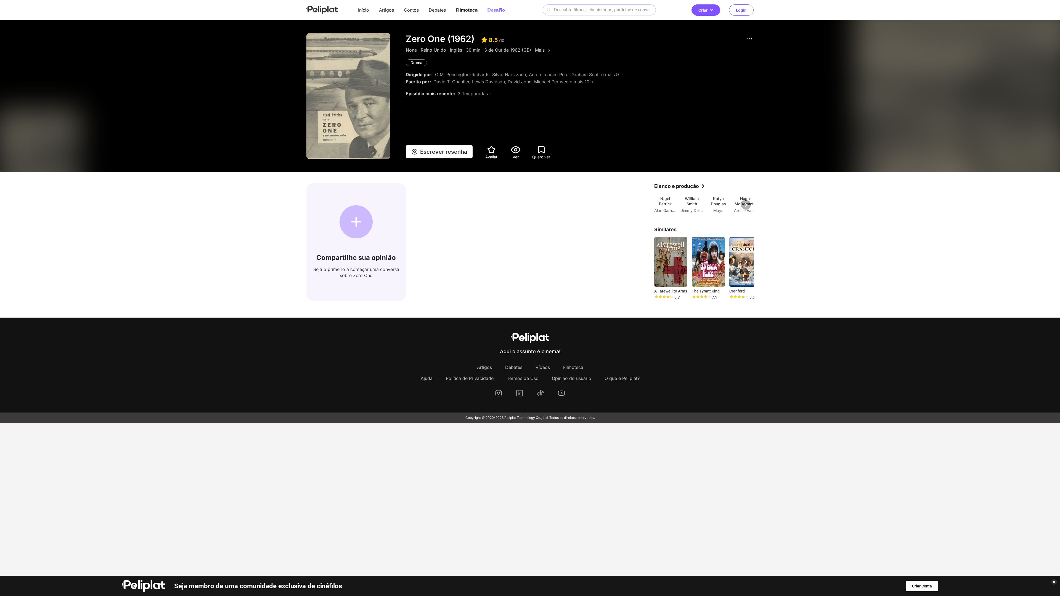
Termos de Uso (523, 378)
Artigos (386, 10)
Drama (416, 62)
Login (741, 10)
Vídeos (543, 367)
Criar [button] (703, 10)
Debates (437, 10)
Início (363, 10)
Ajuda (427, 378)
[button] (749, 38)
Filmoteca (467, 10)
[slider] (664, 297)
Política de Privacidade (470, 378)
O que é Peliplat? (622, 378)
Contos (411, 10)
